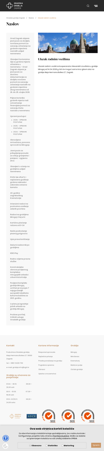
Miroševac (75, 356)
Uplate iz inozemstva (47, 373)
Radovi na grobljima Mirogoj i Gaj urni (19, 215)
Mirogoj (74, 352)
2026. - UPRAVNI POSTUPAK (19, 121)
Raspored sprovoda (46, 352)
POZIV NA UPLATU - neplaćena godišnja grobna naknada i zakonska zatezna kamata (19, 182)
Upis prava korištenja (20, 239)
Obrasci (41, 369)
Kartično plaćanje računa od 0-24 (18, 224)
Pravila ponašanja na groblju (50, 361)
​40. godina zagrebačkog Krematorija (16, 195)
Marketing (69, 445)
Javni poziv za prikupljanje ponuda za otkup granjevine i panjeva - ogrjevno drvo (19, 155)
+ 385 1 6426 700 (16, 363)
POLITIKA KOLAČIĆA (61, 436)
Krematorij (75, 361)
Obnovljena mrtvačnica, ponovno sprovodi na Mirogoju (20, 142)
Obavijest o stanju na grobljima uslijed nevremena (20, 169)
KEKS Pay (14, 253)
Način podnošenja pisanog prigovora (18, 232)
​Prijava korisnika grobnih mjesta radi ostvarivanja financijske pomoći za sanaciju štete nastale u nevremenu (20, 104)
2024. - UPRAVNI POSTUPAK (20, 133)
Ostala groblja (77, 369)
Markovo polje (76, 365)
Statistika (52, 445)
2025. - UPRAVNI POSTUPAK (19, 127)
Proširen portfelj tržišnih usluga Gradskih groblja (17, 317)
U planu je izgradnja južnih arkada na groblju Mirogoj (19, 306)
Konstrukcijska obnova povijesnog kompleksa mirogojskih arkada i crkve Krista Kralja (19, 272)
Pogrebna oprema (46, 365)
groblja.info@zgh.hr (21, 367)
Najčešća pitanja (45, 356)
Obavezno (36, 445)
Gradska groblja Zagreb (14, 6)
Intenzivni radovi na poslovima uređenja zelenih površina (19, 206)
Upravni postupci (18, 116)
